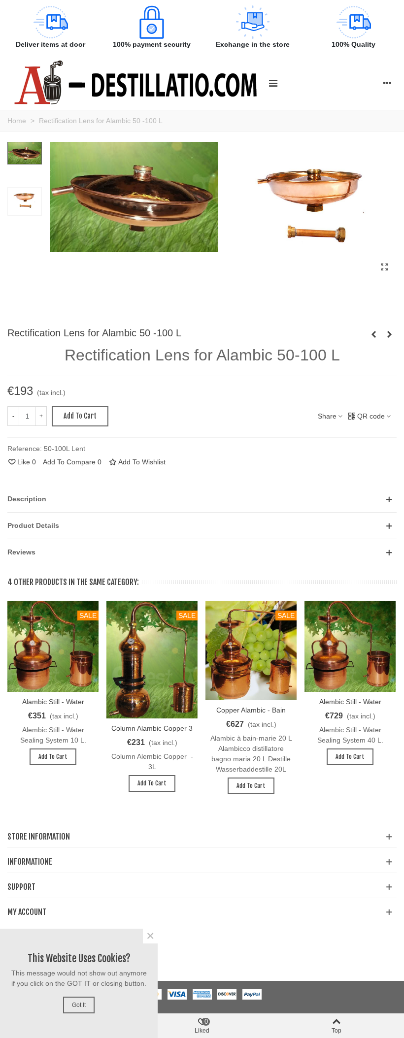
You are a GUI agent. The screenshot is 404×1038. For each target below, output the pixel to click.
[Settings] (387, 82)
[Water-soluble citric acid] (389, 334)
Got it (79, 1005)
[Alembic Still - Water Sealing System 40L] (350, 646)
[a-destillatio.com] (135, 82)
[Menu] (273, 82)
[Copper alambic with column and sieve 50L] (373, 334)
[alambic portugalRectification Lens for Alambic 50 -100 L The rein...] (384, 267)
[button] (202, 499)
